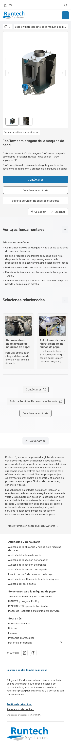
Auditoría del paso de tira (22, 583)
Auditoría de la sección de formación (28, 560)
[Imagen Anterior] (8, 73)
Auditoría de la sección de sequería (27, 569)
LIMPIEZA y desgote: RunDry (23, 601)
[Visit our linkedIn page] (24, 653)
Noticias (12, 628)
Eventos (12, 633)
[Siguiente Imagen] (62, 73)
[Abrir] (65, 15)
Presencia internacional (21, 637)
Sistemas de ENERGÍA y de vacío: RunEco (30, 596)
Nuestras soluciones (19, 623)
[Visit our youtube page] (33, 653)
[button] (35, 229)
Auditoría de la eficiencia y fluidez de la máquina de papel (34, 548)
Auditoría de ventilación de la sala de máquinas (33, 579)
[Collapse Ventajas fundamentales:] (65, 229)
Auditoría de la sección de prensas (27, 564)
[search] (66, 5)
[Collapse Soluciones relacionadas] (65, 300)
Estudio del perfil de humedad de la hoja (30, 574)
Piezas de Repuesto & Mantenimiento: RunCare (34, 610)
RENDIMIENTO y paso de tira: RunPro (28, 606)
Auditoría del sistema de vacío (24, 555)
